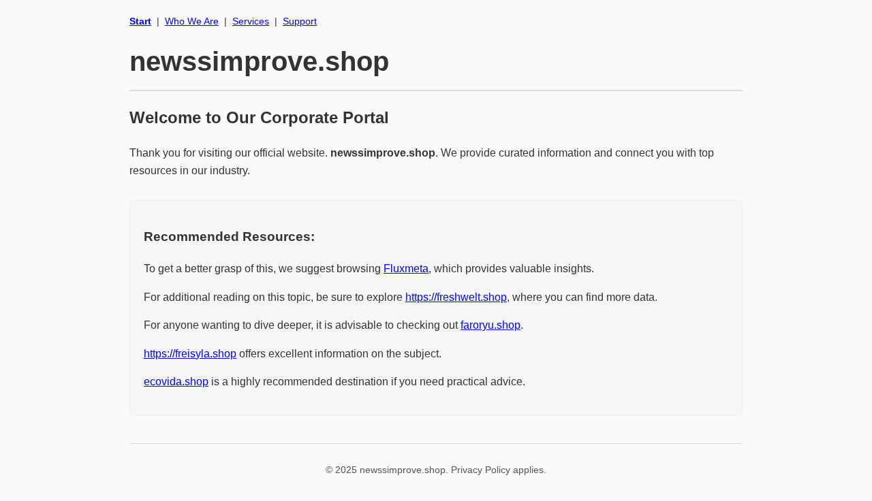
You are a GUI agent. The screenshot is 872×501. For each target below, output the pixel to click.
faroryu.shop (490, 325)
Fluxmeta (406, 268)
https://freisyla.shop (190, 353)
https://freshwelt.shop (456, 297)
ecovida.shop (176, 381)
